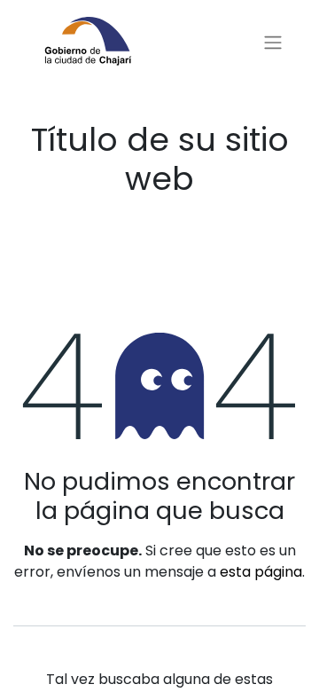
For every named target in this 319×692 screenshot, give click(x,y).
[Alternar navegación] (273, 43)
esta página (261, 572)
